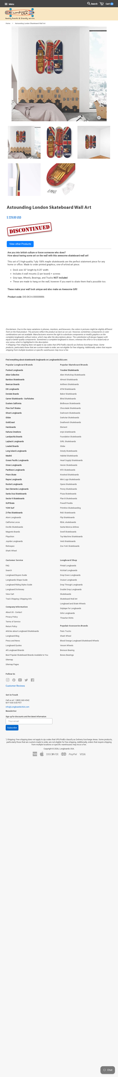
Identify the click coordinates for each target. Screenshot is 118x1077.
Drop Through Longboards (71, 585)
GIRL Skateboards (68, 441)
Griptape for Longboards (70, 608)
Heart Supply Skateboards (71, 460)
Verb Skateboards (68, 541)
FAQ (7, 565)
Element (63, 427)
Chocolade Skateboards (70, 408)
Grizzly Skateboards (68, 451)
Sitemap (9, 659)
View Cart (10, 594)
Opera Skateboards (68, 484)
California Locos (13, 522)
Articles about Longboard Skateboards (22, 631)
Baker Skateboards (68, 394)
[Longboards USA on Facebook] (32, 681)
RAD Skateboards (67, 512)
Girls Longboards (67, 613)
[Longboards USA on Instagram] (7, 681)
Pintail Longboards (68, 565)
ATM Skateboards (68, 389)
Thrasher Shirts (66, 618)
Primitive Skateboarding (70, 508)
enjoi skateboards (68, 432)
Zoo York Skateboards (69, 546)
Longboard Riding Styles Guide (19, 585)
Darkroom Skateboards (70, 413)
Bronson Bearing (67, 650)
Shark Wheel (11, 551)
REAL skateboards (68, 522)
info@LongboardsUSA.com (17, 707)
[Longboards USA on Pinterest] (14, 681)
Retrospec (10, 546)
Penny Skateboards (68, 489)
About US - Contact (14, 612)
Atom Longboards (13, 517)
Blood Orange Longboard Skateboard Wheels (79, 641)
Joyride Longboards (14, 541)
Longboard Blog (12, 636)
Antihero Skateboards (69, 384)
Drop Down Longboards (70, 575)
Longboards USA (66, 749)
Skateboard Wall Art (68, 599)
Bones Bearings (67, 655)
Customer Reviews (15, 685)
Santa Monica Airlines (69, 527)
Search (9, 570)
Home (8, 23)
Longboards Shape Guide (17, 580)
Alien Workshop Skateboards (72, 375)
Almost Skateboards (69, 379)
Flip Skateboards (67, 517)
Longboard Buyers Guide (16, 575)
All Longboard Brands (15, 650)
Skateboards (65, 594)
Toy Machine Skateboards (71, 536)
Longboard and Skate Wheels (73, 603)
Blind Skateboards (68, 398)
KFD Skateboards (67, 470)
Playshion (10, 536)
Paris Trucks (65, 631)
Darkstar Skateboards (69, 417)
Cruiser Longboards (68, 580)
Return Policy (11, 626)
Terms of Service (13, 621)
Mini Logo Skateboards (70, 479)
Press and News (13, 641)
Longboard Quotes (14, 645)
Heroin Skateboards (68, 465)
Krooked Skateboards (69, 474)
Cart (108, 4)
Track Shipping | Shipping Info (19, 599)
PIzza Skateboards (68, 494)
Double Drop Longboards (71, 589)
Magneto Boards (13, 532)
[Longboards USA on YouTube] (20, 681)
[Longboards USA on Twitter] (26, 681)
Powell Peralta (66, 503)
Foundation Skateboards (70, 436)
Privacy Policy (12, 617)
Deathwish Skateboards (70, 422)
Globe (62, 446)
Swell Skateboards (68, 532)
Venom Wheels (66, 645)
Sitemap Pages (12, 664)
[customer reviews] (59, 214)
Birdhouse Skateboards (70, 403)
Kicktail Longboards (68, 570)
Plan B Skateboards (68, 498)
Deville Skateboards (14, 527)
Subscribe (12, 727)
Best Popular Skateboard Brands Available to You (27, 655)
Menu (11, 4)
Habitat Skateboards (69, 456)
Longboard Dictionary (15, 589)
